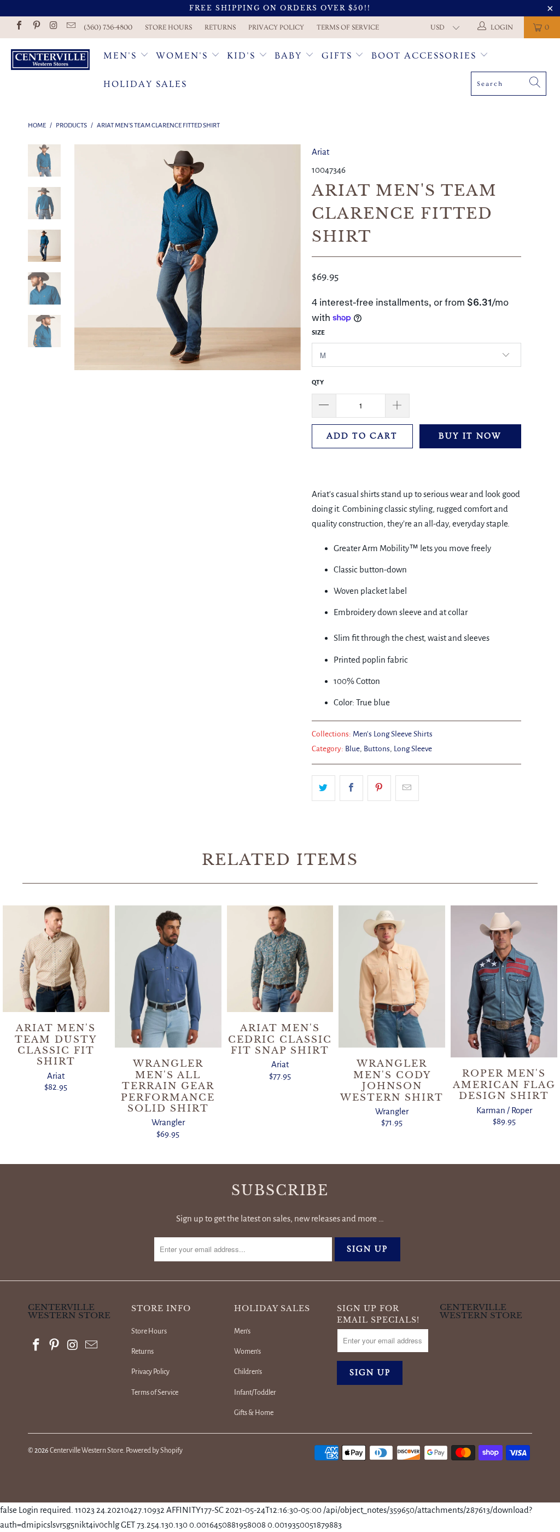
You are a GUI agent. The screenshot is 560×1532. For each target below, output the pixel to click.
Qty (318, 382)
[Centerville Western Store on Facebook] (19, 27)
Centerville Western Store (86, 1450)
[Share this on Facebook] (351, 788)
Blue (352, 749)
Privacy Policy (276, 27)
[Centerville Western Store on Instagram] (53, 27)
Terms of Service (348, 27)
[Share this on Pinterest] (379, 788)
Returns (220, 27)
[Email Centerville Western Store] (70, 27)
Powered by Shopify (154, 1450)
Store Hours (168, 27)
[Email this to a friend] (407, 788)
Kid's (241, 55)
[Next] (288, 257)
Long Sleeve (413, 749)
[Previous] (86, 257)
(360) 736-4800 (108, 27)
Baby (290, 55)
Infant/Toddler (255, 1392)
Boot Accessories (425, 55)
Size (318, 332)
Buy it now (470, 436)
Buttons (377, 749)
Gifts (338, 55)
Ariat (320, 151)
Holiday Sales (145, 84)
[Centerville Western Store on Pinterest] (35, 27)
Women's (182, 55)
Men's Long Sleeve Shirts (393, 734)
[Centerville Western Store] (50, 61)
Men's (120, 55)
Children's (248, 1372)
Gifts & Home (253, 1413)
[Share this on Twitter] (323, 788)
